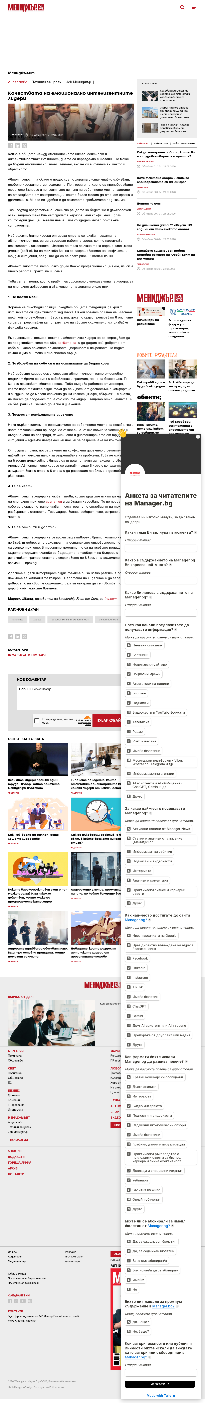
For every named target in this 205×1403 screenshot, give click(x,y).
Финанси (14, 1095)
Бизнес (14, 1090)
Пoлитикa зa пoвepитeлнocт (27, 1278)
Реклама (116, 1055)
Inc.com (111, 598)
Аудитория (15, 1256)
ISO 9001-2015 (73, 1256)
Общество (15, 1060)
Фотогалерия (120, 1073)
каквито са (67, 343)
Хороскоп (117, 1082)
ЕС (10, 1082)
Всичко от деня (21, 996)
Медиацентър (17, 1261)
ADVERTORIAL (149, 84)
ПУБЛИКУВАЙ (108, 720)
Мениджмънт (21, 73)
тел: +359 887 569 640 (21, 1320)
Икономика (15, 1109)
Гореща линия (19, 1162)
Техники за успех (19, 1127)
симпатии (54, 501)
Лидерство (15, 1122)
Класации (117, 1077)
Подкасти (16, 1156)
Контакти (16, 1174)
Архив (13, 1168)
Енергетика (16, 1104)
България (16, 1051)
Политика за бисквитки (23, 1283)
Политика (15, 1055)
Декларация (72, 1261)
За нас (12, 1252)
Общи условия (17, 1273)
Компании (14, 1100)
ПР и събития (120, 1060)
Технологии (18, 1139)
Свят (12, 1068)
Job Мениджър (18, 1131)
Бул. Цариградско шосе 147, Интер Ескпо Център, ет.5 (43, 1316)
